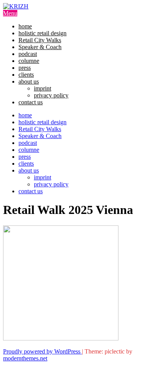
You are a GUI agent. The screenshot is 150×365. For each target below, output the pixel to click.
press (24, 67)
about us (28, 81)
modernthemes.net (25, 358)
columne (28, 61)
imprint (42, 88)
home (25, 26)
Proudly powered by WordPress (42, 351)
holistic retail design (42, 33)
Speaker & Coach (40, 47)
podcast (27, 54)
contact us (30, 102)
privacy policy (51, 95)
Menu (10, 13)
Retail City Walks (39, 40)
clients (26, 74)
